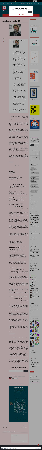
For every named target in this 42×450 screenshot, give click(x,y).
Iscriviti (30, 12)
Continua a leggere (21, 14)
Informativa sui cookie (17, 448)
